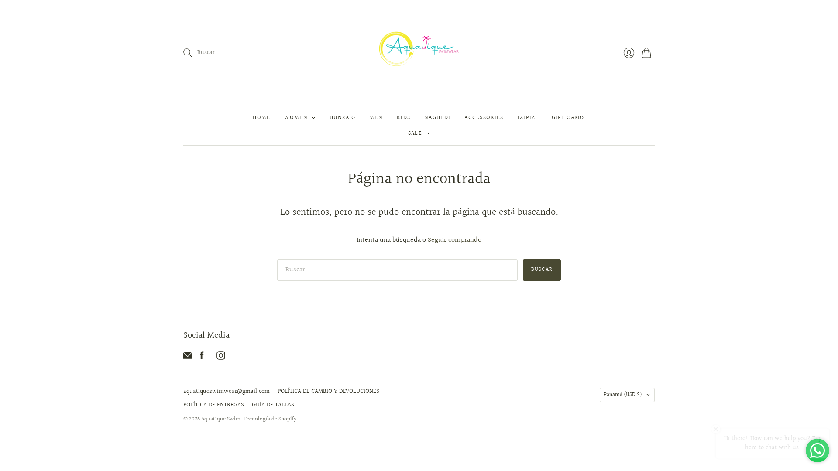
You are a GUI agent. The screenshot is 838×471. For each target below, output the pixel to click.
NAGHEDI (437, 117)
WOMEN (296, 117)
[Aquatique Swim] (419, 53)
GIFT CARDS (568, 117)
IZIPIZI (528, 117)
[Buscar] (187, 52)
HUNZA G (342, 117)
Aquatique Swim (220, 419)
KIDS (403, 117)
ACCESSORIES (483, 117)
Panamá (623, 394)
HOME (261, 117)
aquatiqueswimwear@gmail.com (226, 391)
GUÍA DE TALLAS (273, 405)
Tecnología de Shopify (270, 419)
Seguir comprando (454, 241)
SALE (415, 133)
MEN (376, 117)
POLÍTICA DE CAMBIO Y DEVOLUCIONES (328, 391)
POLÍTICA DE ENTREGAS (213, 405)
